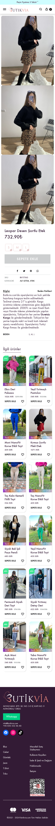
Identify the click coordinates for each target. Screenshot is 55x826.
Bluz (5, 746)
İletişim (33, 771)
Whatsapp (11, 716)
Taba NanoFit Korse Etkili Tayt (40, 656)
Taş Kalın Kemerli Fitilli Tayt (14, 497)
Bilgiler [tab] (6, 291)
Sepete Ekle (27, 259)
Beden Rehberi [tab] (45, 291)
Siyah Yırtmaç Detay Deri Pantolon (38, 603)
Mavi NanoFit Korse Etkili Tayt (14, 444)
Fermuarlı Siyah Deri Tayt (13, 603)
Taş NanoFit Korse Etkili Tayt (40, 497)
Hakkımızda (35, 765)
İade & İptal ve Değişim (41, 760)
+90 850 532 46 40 (12, 726)
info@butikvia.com (10, 723)
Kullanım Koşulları (38, 754)
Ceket (6, 752)
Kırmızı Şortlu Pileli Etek (38, 444)
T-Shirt (6, 768)
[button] (8, 247)
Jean (5, 762)
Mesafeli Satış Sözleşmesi (36, 748)
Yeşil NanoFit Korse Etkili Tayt (40, 550)
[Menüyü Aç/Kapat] (4, 9)
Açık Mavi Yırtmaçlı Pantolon (10, 656)
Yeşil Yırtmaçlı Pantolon (38, 391)
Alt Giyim (24, 281)
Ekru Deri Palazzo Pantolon (10, 391)
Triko (5, 773)
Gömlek (7, 757)
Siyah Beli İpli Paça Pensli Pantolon (12, 550)
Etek (32, 281)
